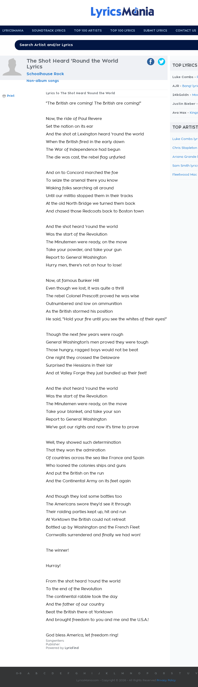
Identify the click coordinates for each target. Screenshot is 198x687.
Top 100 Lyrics (122, 30)
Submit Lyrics (155, 30)
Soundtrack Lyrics (48, 30)
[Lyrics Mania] (126, 12)
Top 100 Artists (88, 30)
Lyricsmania (12, 30)
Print (10, 95)
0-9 (18, 673)
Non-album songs (43, 80)
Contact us (186, 30)
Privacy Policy (166, 680)
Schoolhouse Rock (45, 74)
